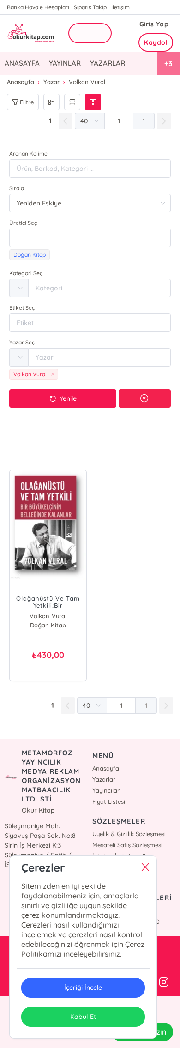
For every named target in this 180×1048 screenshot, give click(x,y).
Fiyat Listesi (108, 801)
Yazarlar (103, 779)
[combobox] (90, 238)
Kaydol (156, 42)
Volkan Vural (48, 616)
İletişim (120, 7)
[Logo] (31, 33)
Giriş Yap (154, 24)
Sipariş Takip (90, 7)
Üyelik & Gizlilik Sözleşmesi (129, 833)
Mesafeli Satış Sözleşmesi (127, 845)
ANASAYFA (22, 63)
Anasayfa (105, 768)
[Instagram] (164, 982)
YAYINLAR (65, 63)
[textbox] (90, 238)
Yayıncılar (106, 790)
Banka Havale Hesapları (38, 7)
